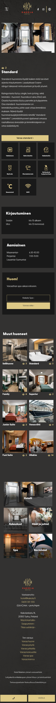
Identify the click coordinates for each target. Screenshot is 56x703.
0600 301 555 (28, 602)
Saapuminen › (28, 624)
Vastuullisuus (29, 682)
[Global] (50, 9)
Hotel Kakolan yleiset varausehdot (28, 672)
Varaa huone (28, 642)
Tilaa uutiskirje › (28, 627)
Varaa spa (28, 656)
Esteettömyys (40, 682)
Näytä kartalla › (28, 620)
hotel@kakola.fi (28, 598)
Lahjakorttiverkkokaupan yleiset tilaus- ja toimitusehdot (28, 677)
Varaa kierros (28, 659)
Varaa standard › (25, 138)
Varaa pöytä (28, 645)
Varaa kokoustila (28, 652)
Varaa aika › (28, 306)
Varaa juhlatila (28, 649)
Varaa (41, 698)
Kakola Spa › (28, 298)
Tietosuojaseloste (17, 682)
